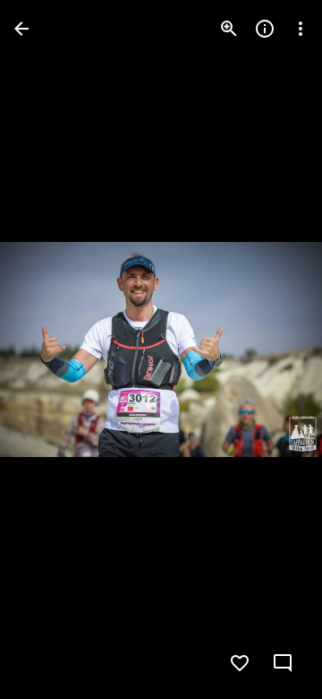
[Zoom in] (229, 29)
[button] (50, 349)
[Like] (239, 663)
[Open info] (265, 29)
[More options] (300, 29)
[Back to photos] (21, 28)
